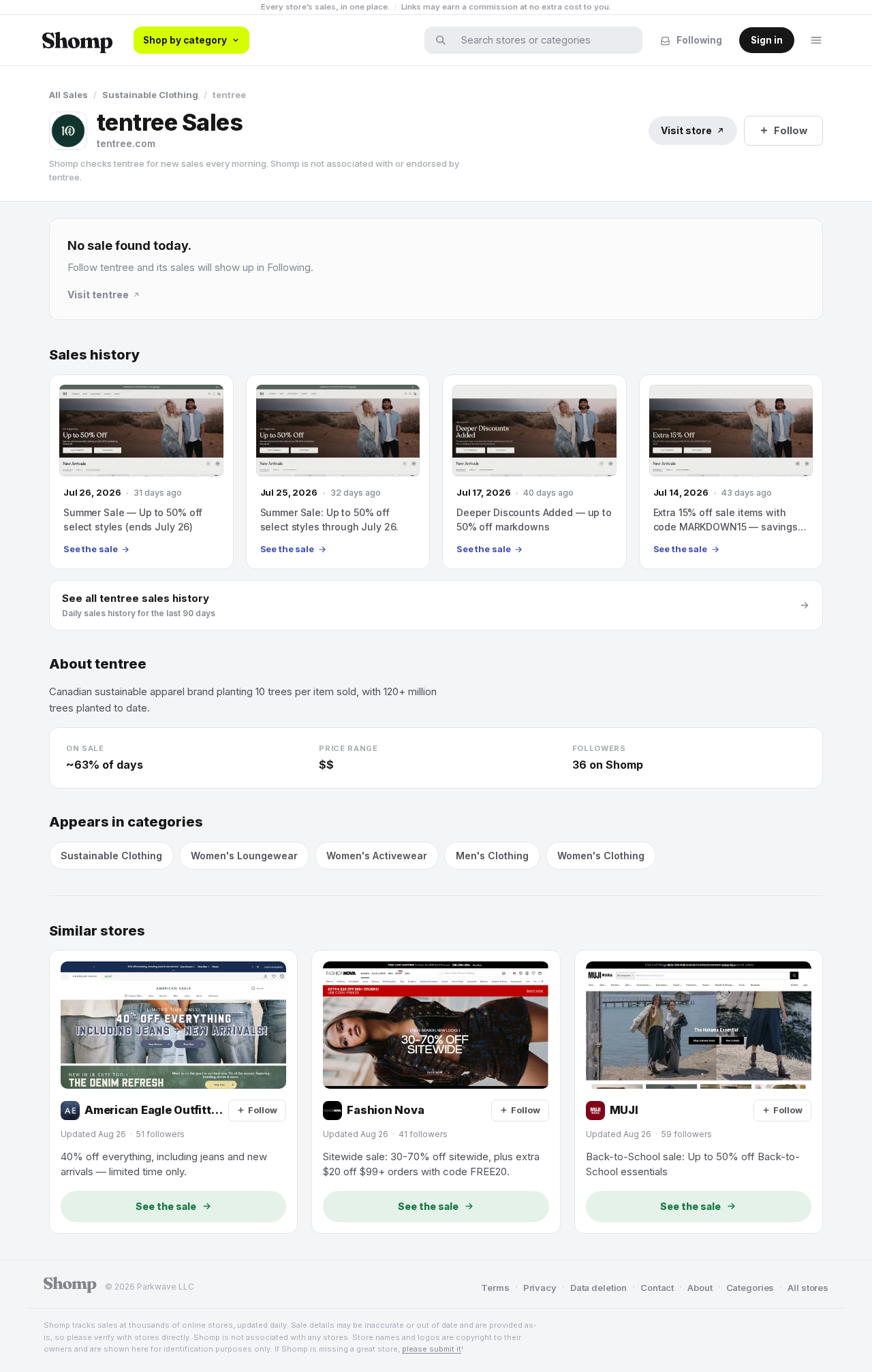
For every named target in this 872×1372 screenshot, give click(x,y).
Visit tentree (98, 294)
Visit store (686, 130)
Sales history (94, 355)
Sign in (767, 40)
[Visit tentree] (68, 131)
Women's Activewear (376, 855)
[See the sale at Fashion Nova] (435, 1091)
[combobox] (542, 40)
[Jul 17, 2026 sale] (534, 472)
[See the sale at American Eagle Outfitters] (173, 1091)
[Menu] (816, 40)
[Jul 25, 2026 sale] (338, 472)
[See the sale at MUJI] (698, 1091)
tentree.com (126, 143)
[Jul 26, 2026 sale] (141, 472)
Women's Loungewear (244, 855)
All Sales (68, 94)
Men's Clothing (492, 855)
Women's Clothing (600, 855)
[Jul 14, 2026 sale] (731, 472)
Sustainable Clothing (150, 94)
